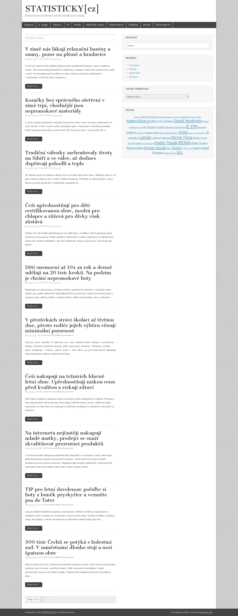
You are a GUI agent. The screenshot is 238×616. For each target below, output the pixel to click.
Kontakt (133, 69)
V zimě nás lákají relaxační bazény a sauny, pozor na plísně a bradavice (67, 51)
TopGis (176, 148)
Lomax (145, 137)
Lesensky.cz (32, 59)
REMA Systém (199, 143)
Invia (183, 132)
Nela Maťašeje (148, 144)
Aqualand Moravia (166, 117)
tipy (168, 148)
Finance (57, 25)
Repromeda (134, 148)
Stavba (147, 25)
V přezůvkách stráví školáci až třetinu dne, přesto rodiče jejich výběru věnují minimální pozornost (70, 325)
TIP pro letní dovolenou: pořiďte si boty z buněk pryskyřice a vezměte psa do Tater (66, 494)
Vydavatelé (134, 73)
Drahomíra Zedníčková (175, 127)
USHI (189, 148)
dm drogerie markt (153, 127)
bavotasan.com (205, 612)
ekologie (202, 127)
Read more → (33, 86)
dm (140, 127)
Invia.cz (191, 133)
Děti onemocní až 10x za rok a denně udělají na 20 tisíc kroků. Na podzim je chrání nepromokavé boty (68, 272)
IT (68, 25)
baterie (198, 117)
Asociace (133, 76)
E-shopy (43, 25)
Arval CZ (177, 117)
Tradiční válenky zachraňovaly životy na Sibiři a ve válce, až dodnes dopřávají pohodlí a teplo (69, 158)
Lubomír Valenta (161, 138)
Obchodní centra (95, 25)
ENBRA (131, 132)
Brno (154, 121)
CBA (160, 121)
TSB (185, 148)
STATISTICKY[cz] (62, 9)
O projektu (134, 65)
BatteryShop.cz (139, 121)
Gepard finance (171, 133)
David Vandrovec (188, 121)
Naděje (138, 143)
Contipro (168, 121)
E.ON (192, 126)
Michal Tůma (182, 137)
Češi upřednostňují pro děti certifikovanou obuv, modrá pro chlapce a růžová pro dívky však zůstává (62, 213)
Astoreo (185, 117)
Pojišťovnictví (116, 25)
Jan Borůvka (200, 133)
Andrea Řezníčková (149, 117)
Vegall (196, 148)
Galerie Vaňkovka (153, 133)
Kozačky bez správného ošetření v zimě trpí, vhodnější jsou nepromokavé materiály (65, 105)
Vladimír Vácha (170, 153)
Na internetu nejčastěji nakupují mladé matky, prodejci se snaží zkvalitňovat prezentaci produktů (64, 438)
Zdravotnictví (163, 25)
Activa (136, 117)
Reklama (133, 25)
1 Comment (56, 226)
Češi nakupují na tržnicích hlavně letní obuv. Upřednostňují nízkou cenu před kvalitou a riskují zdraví (70, 381)
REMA (184, 142)
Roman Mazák (155, 148)
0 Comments (55, 59)
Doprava (29, 25)
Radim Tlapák (166, 143)
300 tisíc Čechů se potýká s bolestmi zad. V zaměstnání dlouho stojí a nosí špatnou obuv (68, 547)
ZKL (179, 153)
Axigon (192, 117)
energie (140, 133)
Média (77, 25)
